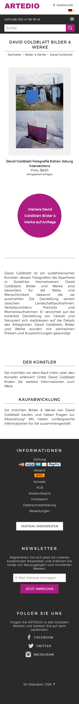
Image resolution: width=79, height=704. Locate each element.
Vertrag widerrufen (39, 526)
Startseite (14, 54)
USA (48, 684)
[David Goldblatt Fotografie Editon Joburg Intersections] (40, 154)
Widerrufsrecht (40, 493)
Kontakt (39, 482)
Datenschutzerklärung (39, 505)
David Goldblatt (61, 377)
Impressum (39, 499)
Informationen (16, 424)
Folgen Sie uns (39, 613)
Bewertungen (39, 511)
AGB (39, 487)
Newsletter (39, 548)
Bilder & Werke (35, 54)
